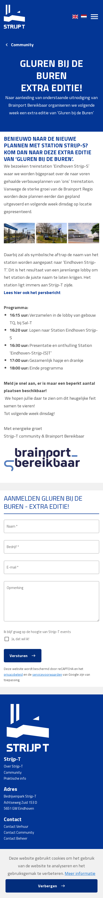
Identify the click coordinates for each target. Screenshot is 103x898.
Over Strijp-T (13, 766)
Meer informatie (80, 873)
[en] (75, 17)
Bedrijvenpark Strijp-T (20, 796)
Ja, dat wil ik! (20, 639)
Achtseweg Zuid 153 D (20, 802)
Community (22, 44)
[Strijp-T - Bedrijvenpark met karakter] (14, 16)
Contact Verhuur (16, 826)
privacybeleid (13, 674)
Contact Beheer (15, 838)
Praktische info (15, 778)
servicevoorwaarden (47, 674)
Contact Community (19, 832)
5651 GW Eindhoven (19, 808)
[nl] (84, 17)
